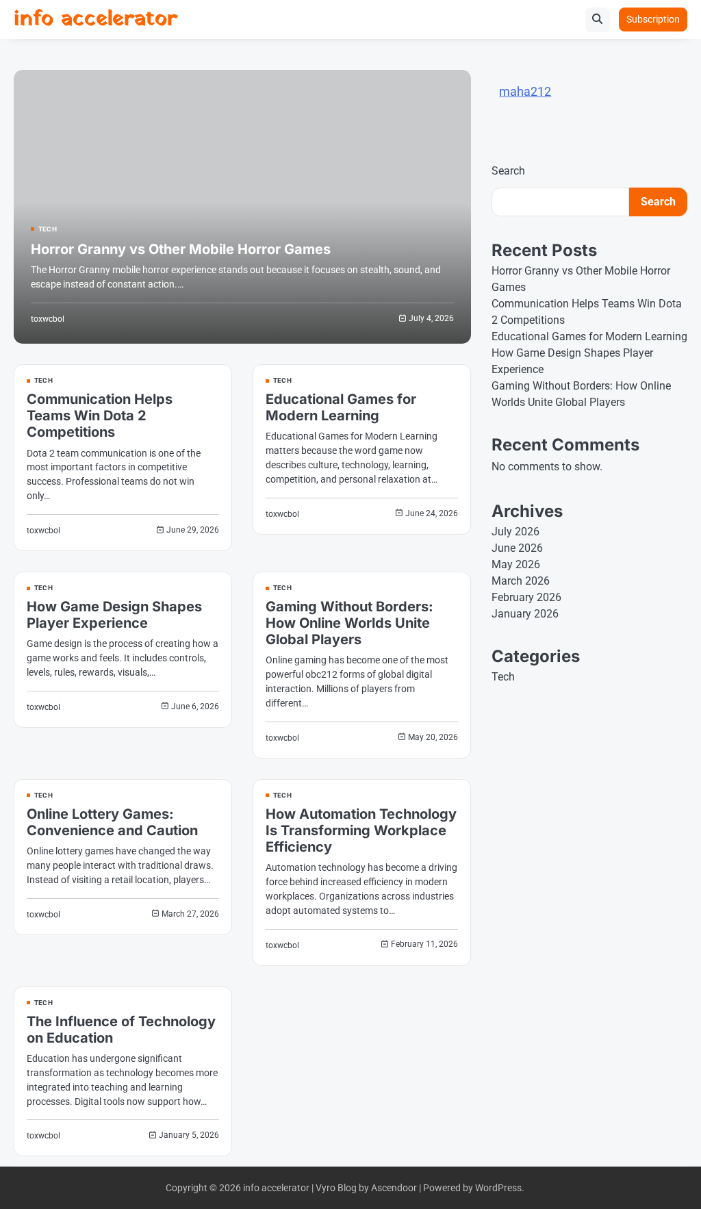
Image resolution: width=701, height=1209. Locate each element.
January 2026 (525, 613)
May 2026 (516, 564)
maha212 (525, 91)
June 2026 (517, 548)
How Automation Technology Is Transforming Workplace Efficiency (361, 830)
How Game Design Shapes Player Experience (114, 614)
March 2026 (521, 580)
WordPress (498, 1187)
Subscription (653, 19)
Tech (47, 229)
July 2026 (515, 531)
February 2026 (526, 597)
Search (508, 170)
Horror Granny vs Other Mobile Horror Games (181, 249)
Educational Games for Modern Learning (341, 407)
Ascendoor (394, 1187)
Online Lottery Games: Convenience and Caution (112, 822)
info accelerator (95, 19)
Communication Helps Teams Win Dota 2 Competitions (100, 415)
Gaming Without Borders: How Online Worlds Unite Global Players (349, 623)
